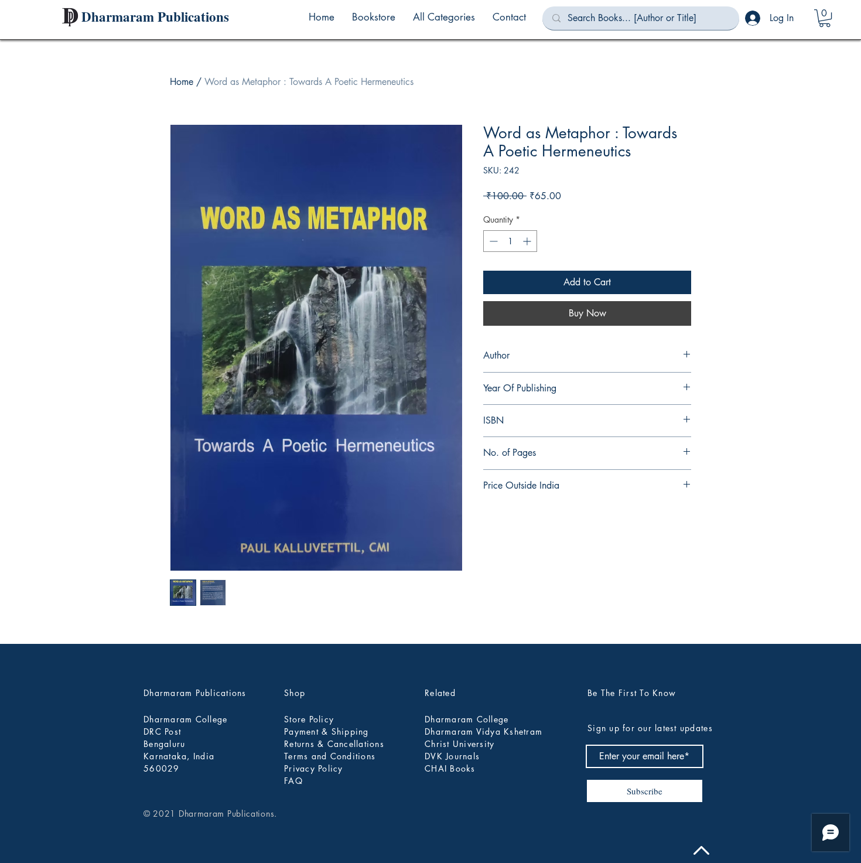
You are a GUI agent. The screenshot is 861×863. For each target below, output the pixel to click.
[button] (444, 17)
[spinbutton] (510, 241)
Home (181, 82)
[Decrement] (492, 241)
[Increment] (528, 241)
